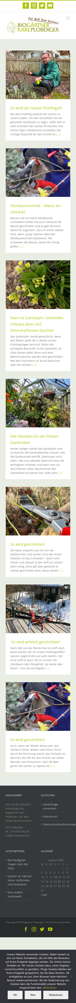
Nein (33, 994)
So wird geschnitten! (27, 544)
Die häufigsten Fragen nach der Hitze (18, 864)
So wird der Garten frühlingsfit (36, 107)
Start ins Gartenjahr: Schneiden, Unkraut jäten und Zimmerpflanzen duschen (37, 324)
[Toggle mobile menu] (68, 18)
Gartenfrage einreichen (50, 806)
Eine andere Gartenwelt (15, 894)
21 (59, 881)
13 (55, 877)
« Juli (44, 894)
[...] (58, 134)
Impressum (50, 816)
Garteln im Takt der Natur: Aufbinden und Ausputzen (20, 880)
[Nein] (71, 976)
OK (15, 994)
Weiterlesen (50, 987)
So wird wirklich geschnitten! (35, 641)
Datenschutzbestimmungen (56, 824)
